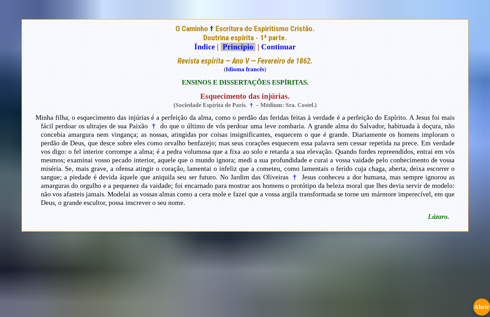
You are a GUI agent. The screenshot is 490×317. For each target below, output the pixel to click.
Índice (204, 47)
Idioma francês (245, 69)
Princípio (238, 47)
